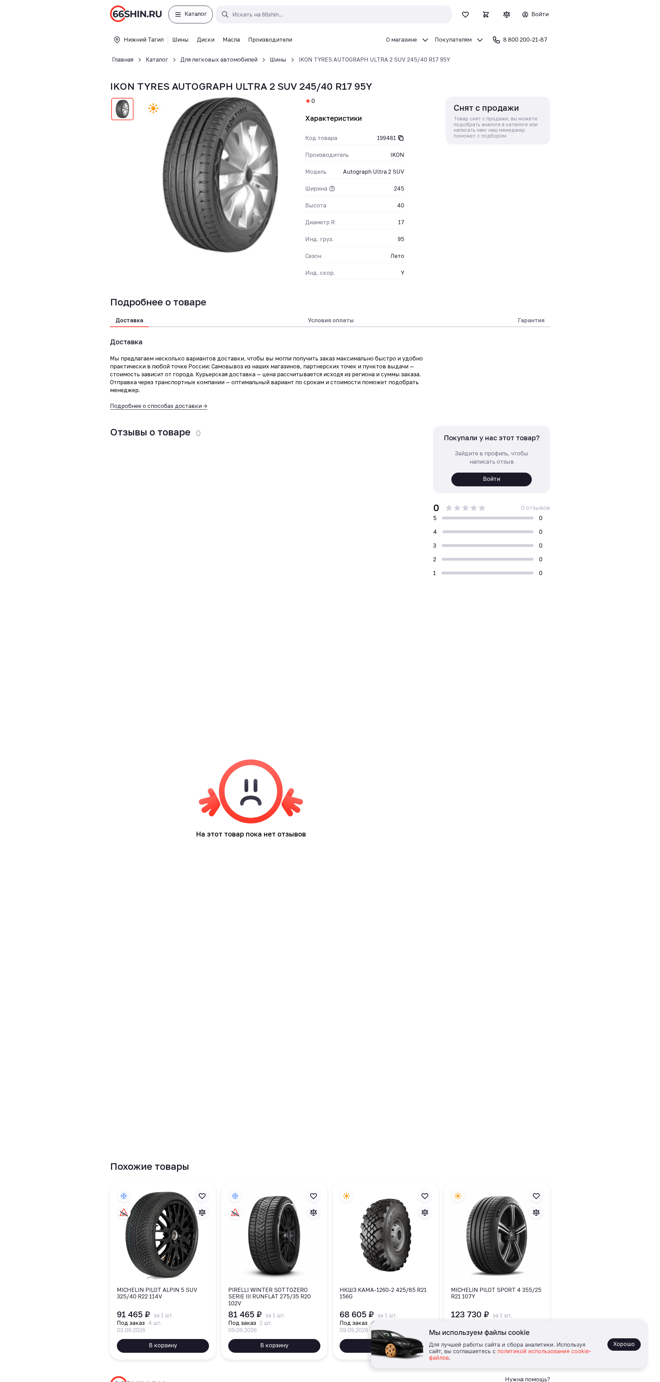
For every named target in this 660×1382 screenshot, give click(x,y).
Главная (122, 59)
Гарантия (531, 320)
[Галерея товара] (220, 175)
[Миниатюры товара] (122, 110)
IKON (397, 154)
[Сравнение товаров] (507, 14)
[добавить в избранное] (202, 1196)
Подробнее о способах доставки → (158, 405)
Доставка (129, 320)
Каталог (157, 59)
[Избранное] (465, 14)
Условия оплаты (331, 320)
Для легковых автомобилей (218, 59)
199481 (386, 137)
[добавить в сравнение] (202, 1212)
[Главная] (136, 14)
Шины (278, 59)
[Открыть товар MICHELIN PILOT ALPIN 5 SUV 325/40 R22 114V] (163, 1271)
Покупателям (453, 39)
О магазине (401, 39)
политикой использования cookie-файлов (510, 1354)
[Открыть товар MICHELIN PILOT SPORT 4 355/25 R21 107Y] (497, 1271)
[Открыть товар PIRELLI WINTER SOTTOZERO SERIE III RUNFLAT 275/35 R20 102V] (274, 1271)
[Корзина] (486, 14)
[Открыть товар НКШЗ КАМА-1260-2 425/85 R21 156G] (386, 1271)
